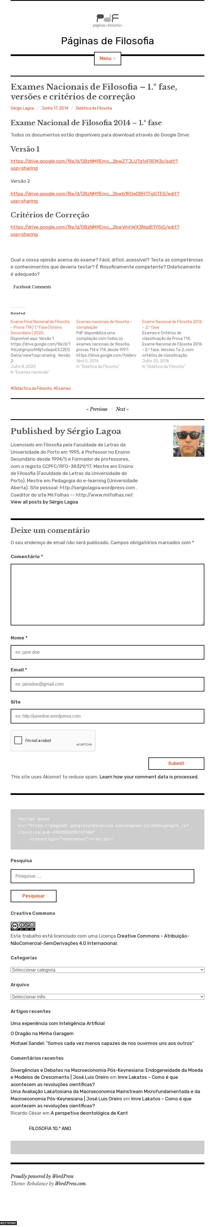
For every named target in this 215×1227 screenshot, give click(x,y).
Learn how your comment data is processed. (149, 777)
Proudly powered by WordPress (42, 1176)
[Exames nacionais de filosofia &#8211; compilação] (109, 344)
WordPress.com (70, 1183)
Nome (19, 638)
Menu (105, 58)
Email (19, 669)
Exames (63, 388)
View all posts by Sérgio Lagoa (44, 502)
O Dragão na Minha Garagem (42, 1033)
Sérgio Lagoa (22, 108)
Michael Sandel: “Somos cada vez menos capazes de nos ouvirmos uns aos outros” (102, 1043)
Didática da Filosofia (94, 108)
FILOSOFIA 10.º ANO (50, 1128)
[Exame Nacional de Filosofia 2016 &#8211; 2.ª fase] (175, 344)
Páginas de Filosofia (107, 41)
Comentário (27, 556)
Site (16, 702)
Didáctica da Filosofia (32, 388)
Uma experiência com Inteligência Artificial (58, 1023)
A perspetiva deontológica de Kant (89, 1113)
